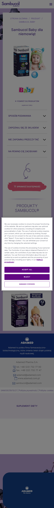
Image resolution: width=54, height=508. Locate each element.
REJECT (27, 277)
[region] (27, 254)
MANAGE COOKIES (27, 284)
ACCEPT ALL (27, 270)
